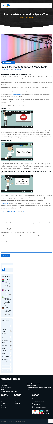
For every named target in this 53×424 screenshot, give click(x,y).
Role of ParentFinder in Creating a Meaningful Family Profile (8, 310)
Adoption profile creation (4, 331)
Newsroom (17, 399)
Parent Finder (4, 383)
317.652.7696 (37, 404)
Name (3, 235)
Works (2, 401)
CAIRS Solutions (5, 203)
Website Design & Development (9, 391)
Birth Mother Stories (5, 341)
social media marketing (5, 360)
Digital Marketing (31, 385)
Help (15, 401)
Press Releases (17, 69)
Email (20, 235)
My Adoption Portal (6, 387)
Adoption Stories (4, 337)
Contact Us (25, 211)
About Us (3, 399)
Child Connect (4, 385)
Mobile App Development (33, 383)
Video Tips (4, 367)
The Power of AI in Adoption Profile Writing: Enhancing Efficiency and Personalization (8, 300)
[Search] (3, 269)
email (35, 207)
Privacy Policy (17, 403)
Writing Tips (5, 370)
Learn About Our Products (14, 211)
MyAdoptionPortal (17, 94)
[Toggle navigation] (49, 5)
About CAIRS (4, 211)
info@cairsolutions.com (40, 407)
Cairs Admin (5, 69)
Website (38, 235)
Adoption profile (4, 326)
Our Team (3, 405)
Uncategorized (5, 364)
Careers (3, 403)
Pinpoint (3, 389)
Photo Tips (4, 353)
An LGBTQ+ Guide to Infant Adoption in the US (7, 282)
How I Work (4, 345)
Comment (4, 242)
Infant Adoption (4, 349)
